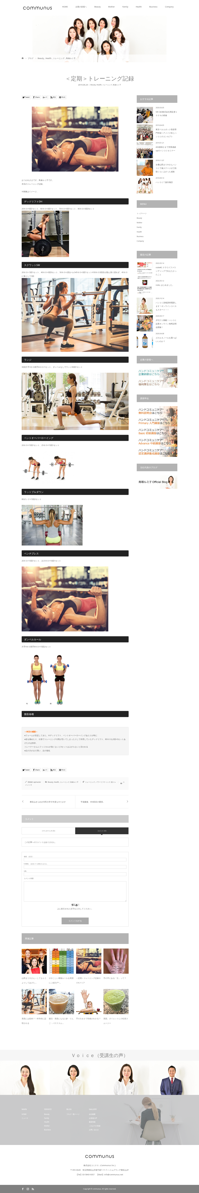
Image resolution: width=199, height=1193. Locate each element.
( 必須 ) (28, 856)
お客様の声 (93, 1118)
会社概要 (92, 1114)
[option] (25, 1078)
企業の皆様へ (81, 6)
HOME (65, 6)
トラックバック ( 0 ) (48, 831)
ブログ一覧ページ (72, 1114)
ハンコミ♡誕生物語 (164, 182)
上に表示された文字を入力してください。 (75, 908)
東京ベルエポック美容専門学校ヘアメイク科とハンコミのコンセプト (166, 133)
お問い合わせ (94, 1130)
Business (153, 6)
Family (125, 6)
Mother (111, 6)
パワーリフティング (103, 782)
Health (139, 6)
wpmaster (37, 782)
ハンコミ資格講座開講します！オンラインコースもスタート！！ (166, 306)
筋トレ (113, 782)
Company (169, 6)
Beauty (97, 6)
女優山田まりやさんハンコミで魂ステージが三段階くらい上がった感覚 (166, 168)
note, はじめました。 (165, 285)
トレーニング (107, 85)
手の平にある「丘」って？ (114, 978)
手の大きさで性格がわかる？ (88, 1018)
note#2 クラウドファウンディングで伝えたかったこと (166, 271)
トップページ (141, 213)
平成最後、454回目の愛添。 (93, 802)
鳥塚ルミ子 (117, 85)
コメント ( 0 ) (101, 831)
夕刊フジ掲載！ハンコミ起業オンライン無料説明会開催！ (166, 323)
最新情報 (92, 1122)
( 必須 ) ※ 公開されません (35, 864)
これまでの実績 (94, 1126)
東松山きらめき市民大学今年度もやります (48, 802)
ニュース (25, 1118)
